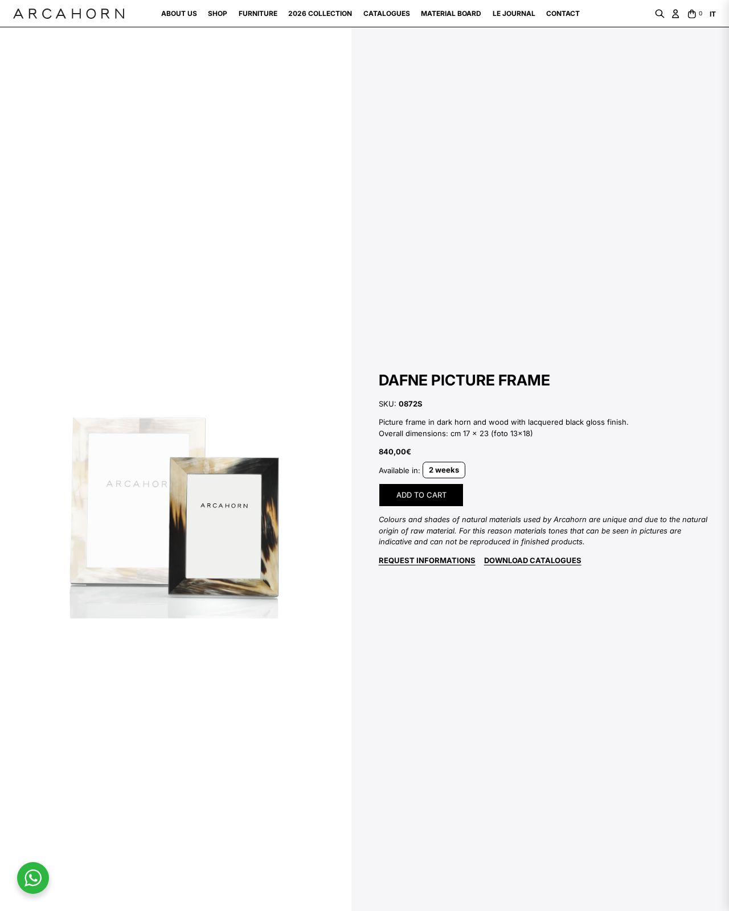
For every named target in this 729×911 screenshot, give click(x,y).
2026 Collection (320, 13)
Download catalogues (532, 560)
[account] (675, 14)
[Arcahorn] (68, 14)
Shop (217, 13)
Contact (563, 13)
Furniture (258, 13)
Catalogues (386, 13)
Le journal (514, 13)
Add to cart (421, 494)
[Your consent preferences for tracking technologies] (20, 891)
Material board (451, 13)
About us (179, 13)
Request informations (427, 560)
